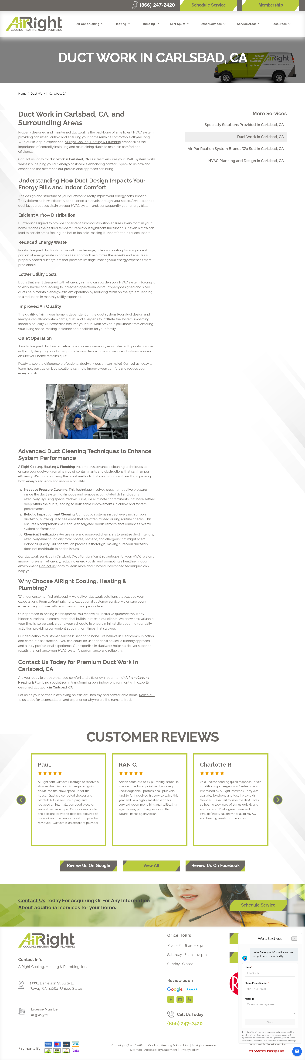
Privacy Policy (189, 1049)
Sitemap (136, 1049)
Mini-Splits (177, 24)
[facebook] (170, 999)
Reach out (147, 695)
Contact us (26, 159)
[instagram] (180, 999)
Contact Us (31, 900)
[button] (90, 24)
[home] (34, 23)
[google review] (180, 989)
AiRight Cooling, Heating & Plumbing (93, 142)
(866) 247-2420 (185, 1023)
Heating (120, 24)
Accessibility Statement (160, 1049)
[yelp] (189, 999)
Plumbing (148, 24)
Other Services (211, 24)
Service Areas (246, 24)
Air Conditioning (87, 24)
